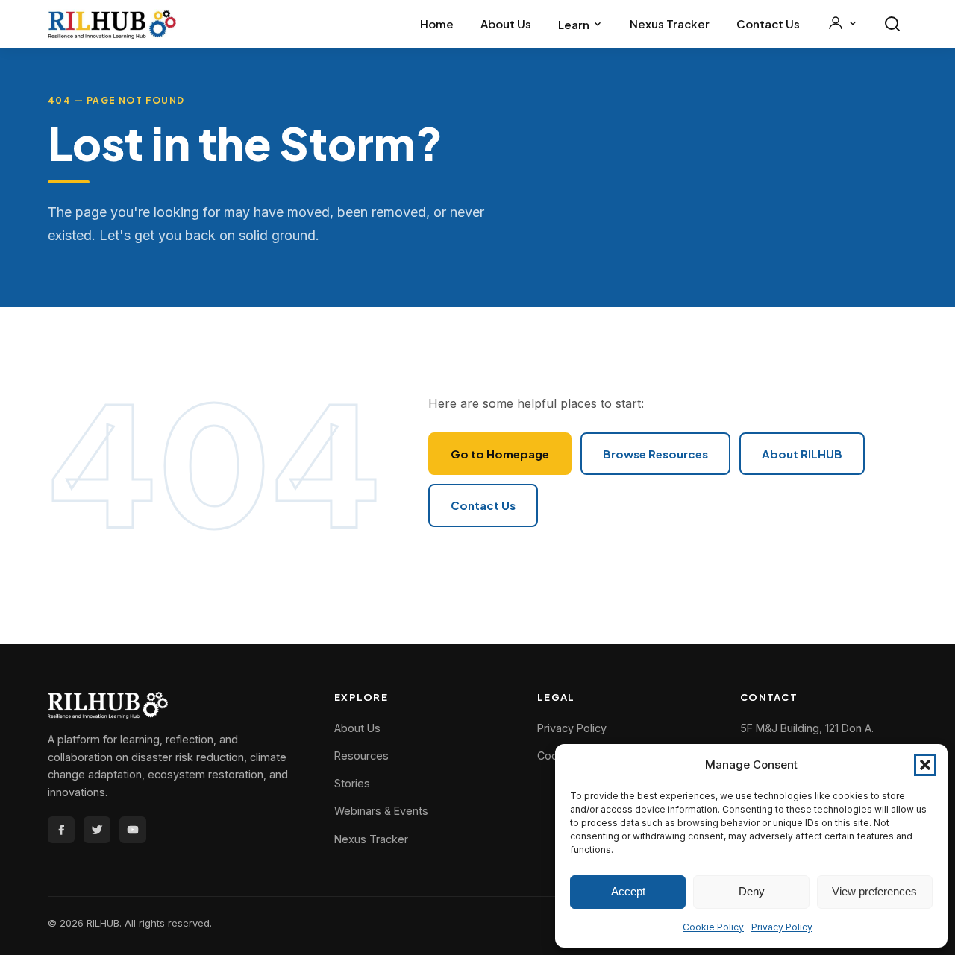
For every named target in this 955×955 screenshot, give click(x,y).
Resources (361, 755)
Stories (352, 783)
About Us (505, 23)
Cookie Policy (713, 927)
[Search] (892, 24)
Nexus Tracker (670, 23)
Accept (628, 891)
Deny (752, 891)
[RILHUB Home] (112, 24)
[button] (925, 764)
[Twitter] (97, 829)
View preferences (874, 891)
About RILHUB (802, 454)
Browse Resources (655, 454)
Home (437, 23)
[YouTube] (132, 829)
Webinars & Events (381, 810)
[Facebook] (61, 829)
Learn (573, 24)
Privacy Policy (781, 927)
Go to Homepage (500, 454)
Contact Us (768, 23)
